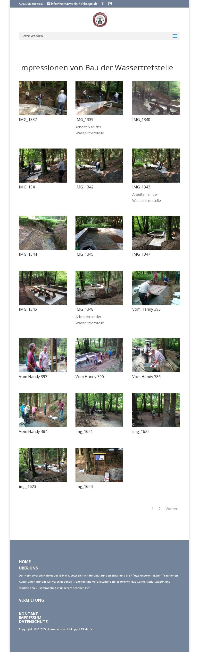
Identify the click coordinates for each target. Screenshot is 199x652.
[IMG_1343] (156, 181)
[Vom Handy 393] (43, 370)
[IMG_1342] (99, 181)
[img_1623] (43, 480)
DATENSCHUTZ (33, 621)
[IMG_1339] (99, 113)
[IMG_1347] (156, 248)
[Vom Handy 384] (43, 425)
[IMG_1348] (99, 303)
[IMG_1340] (156, 113)
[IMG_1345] (99, 248)
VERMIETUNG (31, 600)
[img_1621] (99, 425)
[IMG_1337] (43, 113)
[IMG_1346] (43, 303)
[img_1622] (156, 425)
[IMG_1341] (43, 181)
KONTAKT (28, 613)
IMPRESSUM (30, 617)
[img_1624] (99, 480)
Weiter (172, 509)
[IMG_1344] (43, 248)
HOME (25, 561)
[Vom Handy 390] (99, 370)
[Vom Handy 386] (156, 370)
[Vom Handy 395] (156, 303)
